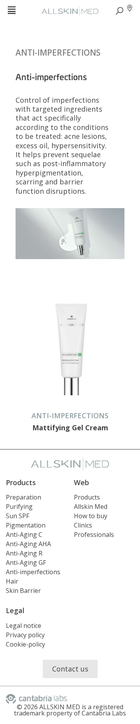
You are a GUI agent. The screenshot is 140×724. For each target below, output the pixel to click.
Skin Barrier (23, 590)
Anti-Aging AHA (28, 544)
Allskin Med (90, 506)
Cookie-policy (25, 644)
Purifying (19, 506)
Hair (12, 581)
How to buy (90, 516)
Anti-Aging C (24, 534)
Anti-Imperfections (58, 52)
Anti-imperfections (33, 572)
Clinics (83, 525)
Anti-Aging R (24, 553)
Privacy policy (25, 635)
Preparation (23, 497)
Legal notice (23, 625)
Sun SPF (17, 516)
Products (87, 497)
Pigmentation (26, 525)
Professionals (94, 534)
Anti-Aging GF (26, 562)
